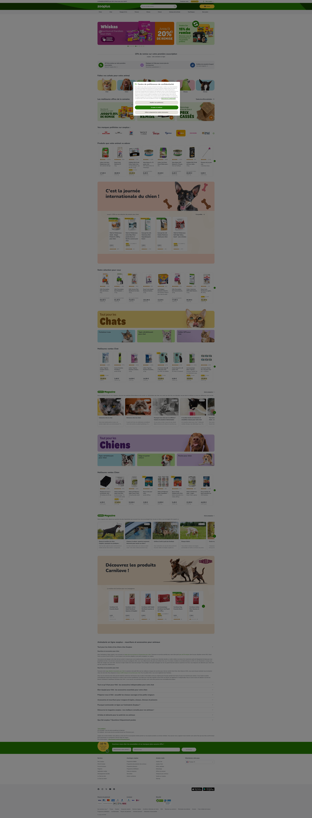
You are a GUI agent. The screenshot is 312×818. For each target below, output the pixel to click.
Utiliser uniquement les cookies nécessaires (156, 112)
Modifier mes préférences (156, 102)
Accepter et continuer (156, 107)
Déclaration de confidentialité (168, 98)
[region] (156, 99)
